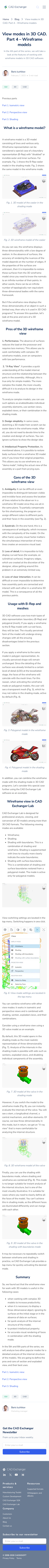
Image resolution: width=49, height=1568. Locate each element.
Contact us (7, 1526)
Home (6, 19)
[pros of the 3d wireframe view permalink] (28, 333)
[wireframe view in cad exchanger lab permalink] (35, 806)
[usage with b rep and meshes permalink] (30, 608)
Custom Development (12, 1496)
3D (15, 87)
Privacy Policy (8, 1558)
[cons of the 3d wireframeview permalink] (36, 482)
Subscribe (24, 1451)
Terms (19, 1558)
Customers (7, 1514)
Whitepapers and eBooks (34, 1494)
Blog (17, 19)
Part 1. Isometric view (13, 105)
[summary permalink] (31, 1277)
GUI (5, 87)
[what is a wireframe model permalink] (24, 132)
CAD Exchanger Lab (11, 1504)
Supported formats (35, 1489)
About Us (7, 1518)
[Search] (37, 7)
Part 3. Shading (10, 119)
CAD (25, 87)
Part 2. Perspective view (14, 112)
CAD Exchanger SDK (11, 1500)
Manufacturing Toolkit (12, 1492)
